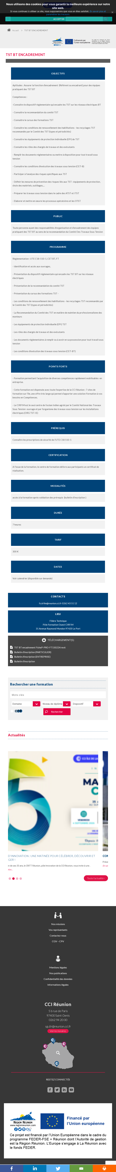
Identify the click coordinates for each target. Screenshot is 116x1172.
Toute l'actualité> (96, 878)
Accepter (58, 19)
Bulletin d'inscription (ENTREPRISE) (32, 656)
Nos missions (58, 924)
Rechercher (57, 711)
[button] (10, 878)
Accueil (15, 30)
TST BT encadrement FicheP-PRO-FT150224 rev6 (40, 647)
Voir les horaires (58, 1030)
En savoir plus (14, 865)
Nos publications (58, 973)
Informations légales (58, 984)
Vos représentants (58, 929)
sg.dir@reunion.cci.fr (58, 1026)
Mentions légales (58, 967)
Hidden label (11, 711)
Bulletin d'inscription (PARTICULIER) (32, 652)
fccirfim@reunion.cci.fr (50, 603)
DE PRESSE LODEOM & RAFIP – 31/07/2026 (46, 856)
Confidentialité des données (58, 978)
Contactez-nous (58, 935)
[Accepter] (112, 12)
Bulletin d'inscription (24, 661)
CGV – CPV (58, 941)
